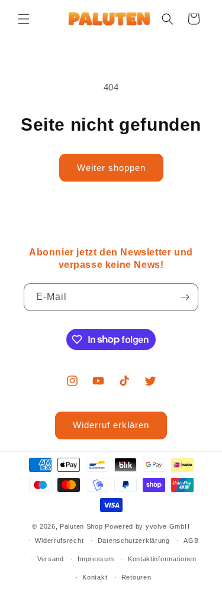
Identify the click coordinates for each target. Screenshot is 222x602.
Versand (50, 558)
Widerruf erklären (111, 425)
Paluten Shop (81, 526)
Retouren (136, 577)
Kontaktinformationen (162, 558)
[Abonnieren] (185, 297)
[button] (24, 19)
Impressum (96, 558)
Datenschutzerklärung (134, 540)
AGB (191, 540)
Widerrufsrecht (59, 540)
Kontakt (94, 577)
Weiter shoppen (111, 168)
